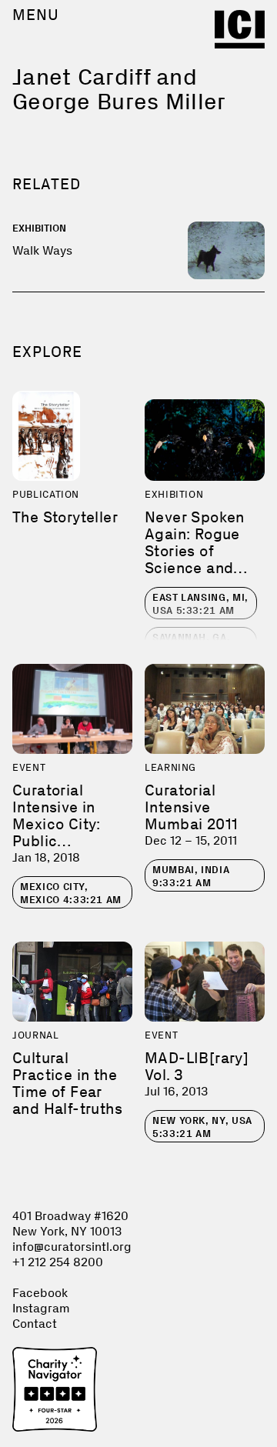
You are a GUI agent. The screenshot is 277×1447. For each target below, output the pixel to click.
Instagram (41, 1308)
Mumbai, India (190, 876)
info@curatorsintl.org (72, 1246)
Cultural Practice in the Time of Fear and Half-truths (67, 1083)
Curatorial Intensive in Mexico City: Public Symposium (56, 824)
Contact (34, 1323)
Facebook (40, 1292)
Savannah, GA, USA (193, 644)
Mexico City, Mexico (71, 893)
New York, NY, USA (202, 1127)
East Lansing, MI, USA (200, 604)
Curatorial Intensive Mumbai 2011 (191, 807)
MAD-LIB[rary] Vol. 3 (197, 1066)
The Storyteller (65, 517)
